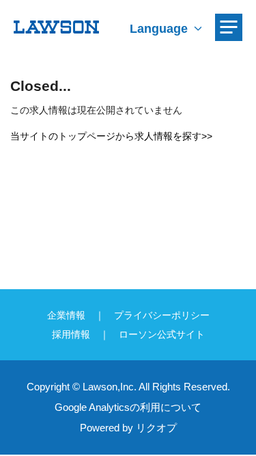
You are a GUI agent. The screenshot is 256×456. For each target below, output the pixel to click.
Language (159, 29)
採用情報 (71, 334)
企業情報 (66, 315)
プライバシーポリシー (162, 315)
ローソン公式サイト (162, 334)
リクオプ (156, 427)
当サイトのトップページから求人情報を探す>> (111, 136)
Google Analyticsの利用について (128, 407)
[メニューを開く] (228, 27)
